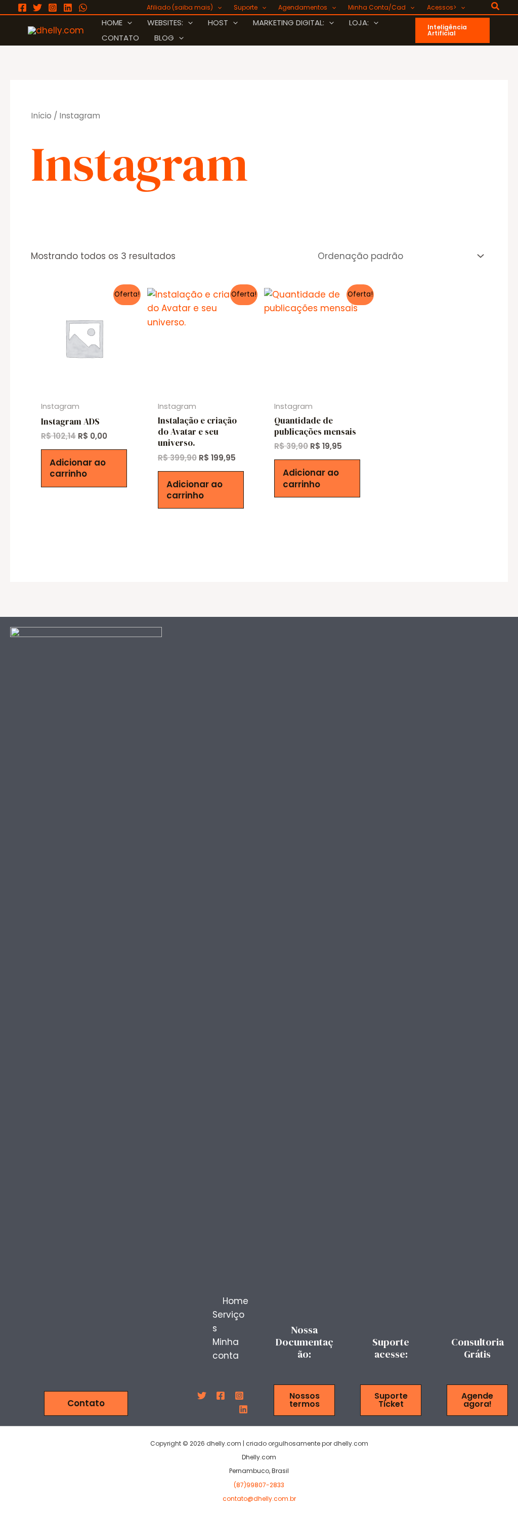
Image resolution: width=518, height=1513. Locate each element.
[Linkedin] (67, 7)
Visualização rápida (84, 384)
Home (235, 1301)
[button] (217, 7)
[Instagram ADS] (84, 338)
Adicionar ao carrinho (78, 468)
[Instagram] (52, 7)
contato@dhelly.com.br (259, 1498)
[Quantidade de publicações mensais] (317, 338)
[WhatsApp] (83, 7)
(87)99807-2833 (259, 1485)
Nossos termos (304, 1400)
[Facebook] (22, 7)
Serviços (228, 1321)
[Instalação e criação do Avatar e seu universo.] (200, 338)
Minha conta (225, 1349)
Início (41, 115)
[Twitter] (37, 7)
